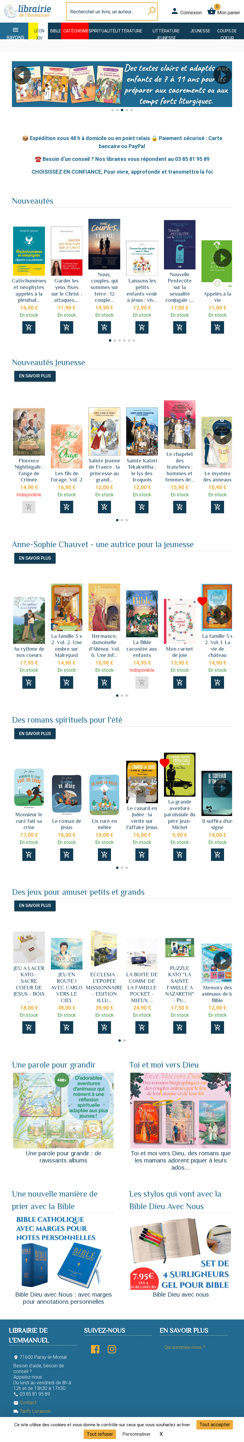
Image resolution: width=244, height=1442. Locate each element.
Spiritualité (102, 31)
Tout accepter (214, 1424)
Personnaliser (136, 1434)
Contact (24, 1402)
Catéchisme (76, 31)
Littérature (128, 31)
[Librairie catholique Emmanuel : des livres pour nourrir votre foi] (27, 19)
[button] (19, 91)
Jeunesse (200, 31)
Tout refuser (100, 1434)
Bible (55, 31)
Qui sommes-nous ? (184, 1347)
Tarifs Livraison (32, 1411)
